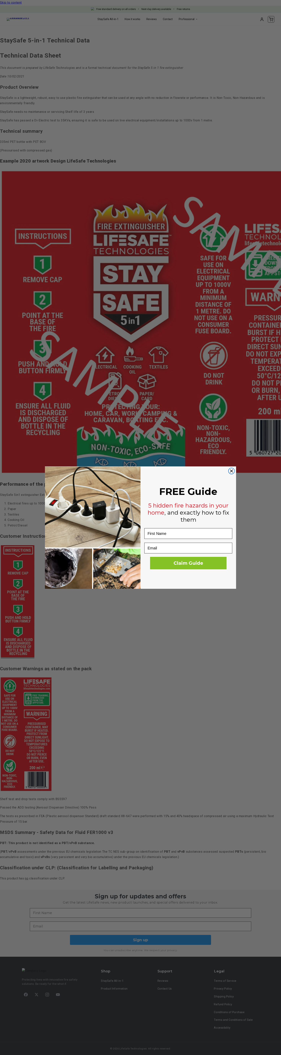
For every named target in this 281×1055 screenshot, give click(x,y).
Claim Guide (188, 563)
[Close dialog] (231, 471)
